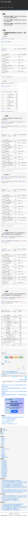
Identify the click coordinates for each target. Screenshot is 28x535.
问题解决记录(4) (4, 457)
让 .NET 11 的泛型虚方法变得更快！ (9, 418)
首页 (6, 7)
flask (2, 444)
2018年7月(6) (4, 473)
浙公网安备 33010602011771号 (8, 515)
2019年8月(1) (4, 460)
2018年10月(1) (4, 471)
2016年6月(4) (4, 475)
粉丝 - (6, 361)
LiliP (5, 360)
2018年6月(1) (4, 474)
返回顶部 (25, 379)
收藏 (25, 376)
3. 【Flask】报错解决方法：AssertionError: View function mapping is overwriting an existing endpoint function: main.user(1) (14, 507)
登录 (18, 381)
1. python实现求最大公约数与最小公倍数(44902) (11, 480)
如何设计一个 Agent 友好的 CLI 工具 (9, 423)
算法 (3, 439)
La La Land (6, 2)
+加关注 (2, 364)
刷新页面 (21, 379)
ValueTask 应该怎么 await (7, 422)
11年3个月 (5, 430)
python (3, 438)
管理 (12, 7)
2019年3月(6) (4, 465)
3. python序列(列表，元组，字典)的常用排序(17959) (12, 485)
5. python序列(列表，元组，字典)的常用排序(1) (11, 510)
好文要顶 (6, 357)
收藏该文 (16, 357)
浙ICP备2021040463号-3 (21, 515)
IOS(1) (2, 451)
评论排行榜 (2, 494)
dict (2, 445)
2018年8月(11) (4, 472)
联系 (9, 7)
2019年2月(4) (4, 466)
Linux (3, 441)
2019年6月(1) (4, 463)
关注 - (9, 361)
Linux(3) (3, 452)
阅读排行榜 (2, 478)
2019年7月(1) (4, 461)
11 (3, 431)
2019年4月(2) (4, 464)
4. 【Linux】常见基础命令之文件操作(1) (9, 508)
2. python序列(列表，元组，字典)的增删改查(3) (11, 505)
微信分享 (21, 357)
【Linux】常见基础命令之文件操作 (11, 371)
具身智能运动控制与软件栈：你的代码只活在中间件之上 (13, 417)
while (3, 440)
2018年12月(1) (4, 468)
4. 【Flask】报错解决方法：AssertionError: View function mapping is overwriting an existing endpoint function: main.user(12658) (14, 487)
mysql (5, 353)
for (2, 443)
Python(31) (3, 454)
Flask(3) (3, 450)
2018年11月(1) (4, 470)
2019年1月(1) (4, 467)
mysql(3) (3, 453)
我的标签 (2, 436)
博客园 (2, 7)
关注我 (11, 357)
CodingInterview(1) (5, 448)
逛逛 (22, 381)
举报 (26, 377)
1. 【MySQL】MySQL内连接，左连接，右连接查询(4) (12, 504)
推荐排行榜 (2, 502)
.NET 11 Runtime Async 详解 (8, 420)
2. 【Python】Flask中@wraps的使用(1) (9, 499)
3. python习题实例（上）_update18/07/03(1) (10, 500)
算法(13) (3, 455)
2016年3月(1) (4, 477)
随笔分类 (2, 447)
